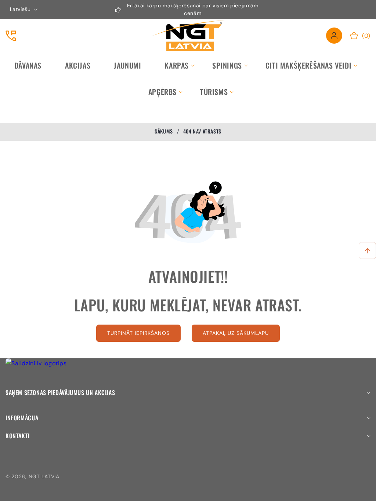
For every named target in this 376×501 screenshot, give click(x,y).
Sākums (164, 131)
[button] (176, 65)
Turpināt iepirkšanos (138, 333)
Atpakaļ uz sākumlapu (236, 333)
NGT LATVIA (44, 476)
